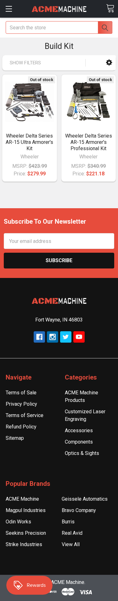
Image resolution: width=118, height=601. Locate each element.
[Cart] (110, 8)
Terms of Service (24, 415)
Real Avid (72, 533)
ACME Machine (22, 499)
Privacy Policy (21, 404)
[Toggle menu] (8, 8)
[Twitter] (65, 337)
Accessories (79, 430)
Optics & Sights (82, 453)
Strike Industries (24, 544)
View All (71, 544)
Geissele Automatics (85, 499)
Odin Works (18, 522)
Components (79, 442)
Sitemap (15, 438)
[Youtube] (79, 337)
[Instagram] (52, 337)
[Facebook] (39, 337)
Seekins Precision (26, 533)
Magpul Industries (26, 510)
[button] (109, 62)
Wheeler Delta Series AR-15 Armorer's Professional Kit (88, 142)
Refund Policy (21, 427)
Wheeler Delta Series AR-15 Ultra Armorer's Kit (29, 142)
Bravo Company (79, 510)
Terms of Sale (21, 393)
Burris (68, 522)
